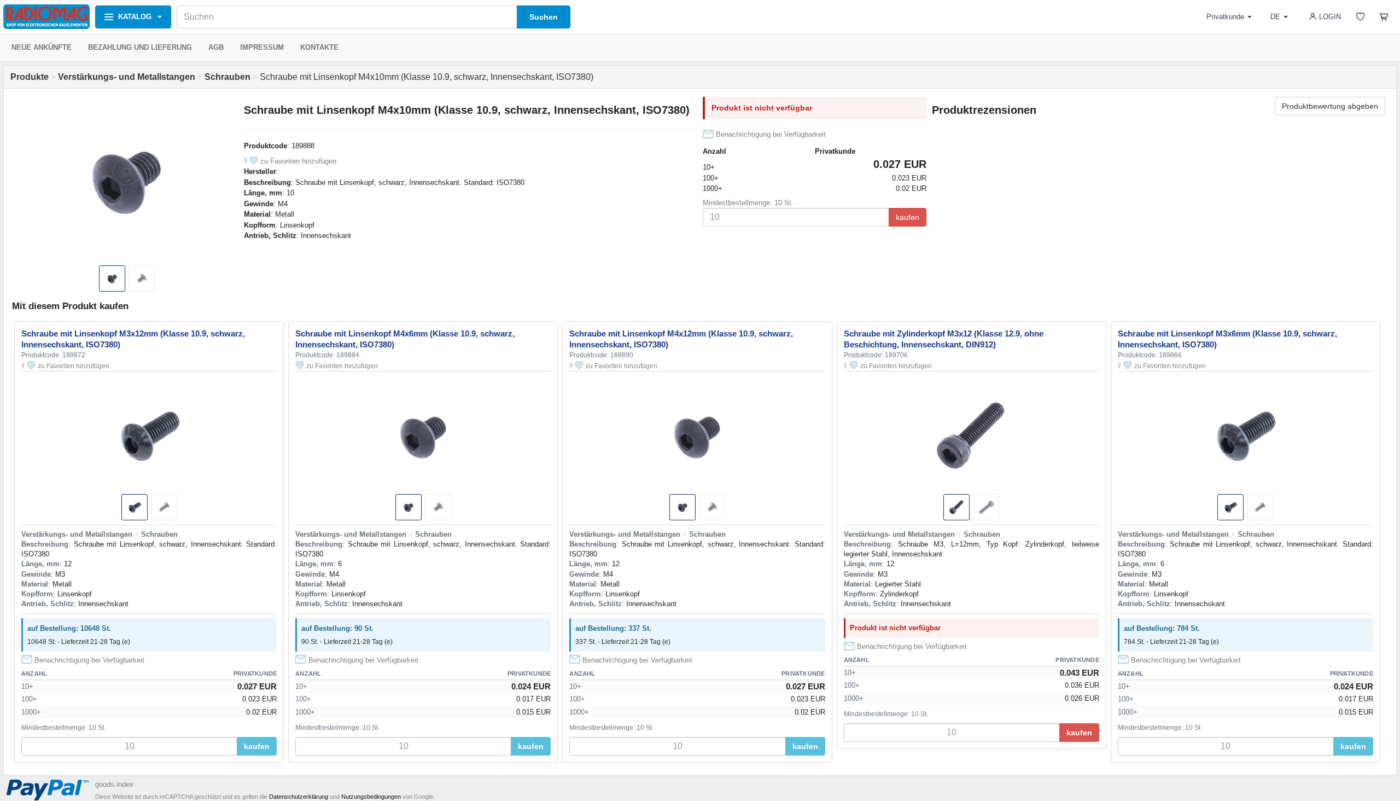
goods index (114, 784)
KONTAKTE (319, 47)
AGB (216, 47)
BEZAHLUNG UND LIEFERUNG (140, 47)
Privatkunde (1225, 17)
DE (1275, 17)
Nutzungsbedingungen (371, 796)
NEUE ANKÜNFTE (41, 47)
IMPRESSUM (262, 47)
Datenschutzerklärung (298, 796)
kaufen (907, 217)
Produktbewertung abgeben (1330, 106)
